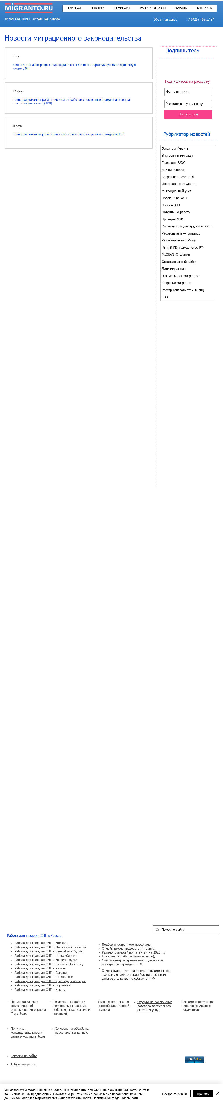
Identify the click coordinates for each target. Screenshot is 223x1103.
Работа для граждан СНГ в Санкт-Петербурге (48, 951)
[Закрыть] (217, 1094)
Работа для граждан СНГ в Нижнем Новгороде (49, 964)
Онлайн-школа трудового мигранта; (128, 948)
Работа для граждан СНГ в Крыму (40, 989)
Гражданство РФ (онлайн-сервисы (127, 956)
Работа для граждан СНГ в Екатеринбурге (46, 960)
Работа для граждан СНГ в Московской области (50, 947)
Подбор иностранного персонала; (127, 944)
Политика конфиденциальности (115, 1097)
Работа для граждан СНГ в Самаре (41, 972)
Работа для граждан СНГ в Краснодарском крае (50, 981)
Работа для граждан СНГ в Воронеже (42, 985)
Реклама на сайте (24, 1056)
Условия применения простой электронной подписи (113, 1005)
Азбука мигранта (23, 1064)
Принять (203, 1093)
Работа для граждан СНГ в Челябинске (44, 977)
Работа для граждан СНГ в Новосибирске (45, 955)
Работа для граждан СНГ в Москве (40, 943)
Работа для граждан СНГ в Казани (40, 968)
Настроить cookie (174, 1093)
